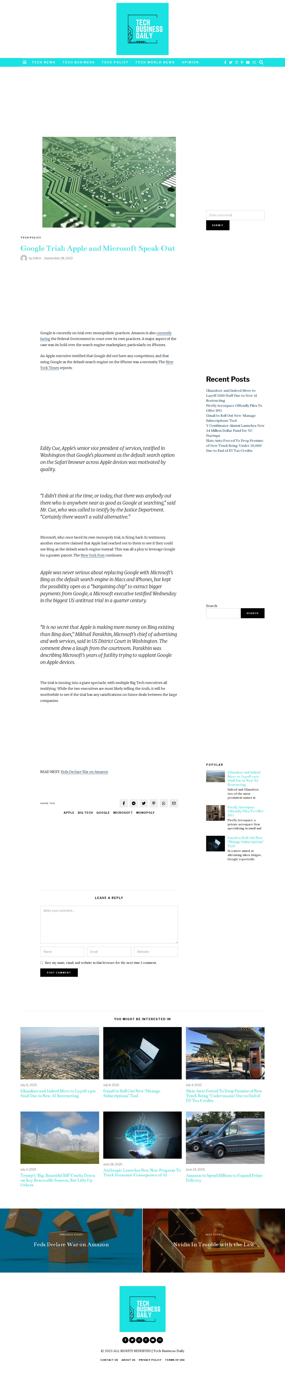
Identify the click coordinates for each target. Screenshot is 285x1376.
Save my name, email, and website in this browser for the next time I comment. (101, 963)
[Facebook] (225, 62)
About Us (128, 1359)
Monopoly (145, 812)
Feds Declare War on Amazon (84, 772)
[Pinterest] (242, 62)
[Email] (254, 62)
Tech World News (155, 62)
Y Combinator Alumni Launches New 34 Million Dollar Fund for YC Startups (235, 430)
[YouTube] (248, 62)
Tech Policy (115, 62)
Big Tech (85, 812)
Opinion (190, 62)
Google (103, 812)
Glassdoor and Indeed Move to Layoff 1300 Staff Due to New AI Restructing (231, 395)
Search (211, 606)
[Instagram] (236, 62)
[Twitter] (230, 62)
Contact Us (109, 1359)
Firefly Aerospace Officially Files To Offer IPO (246, 811)
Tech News (44, 62)
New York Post (93, 555)
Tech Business (78, 62)
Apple (69, 812)
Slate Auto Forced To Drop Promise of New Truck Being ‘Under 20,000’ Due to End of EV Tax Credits (234, 445)
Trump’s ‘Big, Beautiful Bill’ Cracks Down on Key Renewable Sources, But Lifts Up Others (57, 1180)
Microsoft (123, 812)
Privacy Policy (150, 1359)
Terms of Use (175, 1359)
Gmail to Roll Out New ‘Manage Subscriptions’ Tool (246, 842)
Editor (37, 258)
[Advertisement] (109, 106)
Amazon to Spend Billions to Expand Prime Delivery (224, 1178)
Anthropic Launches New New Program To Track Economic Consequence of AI (142, 1172)
